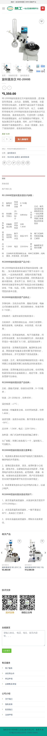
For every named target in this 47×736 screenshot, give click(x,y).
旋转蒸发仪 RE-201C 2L (11, 567)
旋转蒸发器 (25, 157)
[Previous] (6, 39)
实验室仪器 (12, 75)
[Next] (41, 39)
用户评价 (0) (6, 189)
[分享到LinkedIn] (28, 163)
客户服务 (9, 668)
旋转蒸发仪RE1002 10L (34, 567)
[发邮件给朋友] (18, 163)
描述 (3, 178)
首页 (4, 75)
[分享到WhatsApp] (4, 163)
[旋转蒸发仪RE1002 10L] (35, 551)
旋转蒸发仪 (24, 75)
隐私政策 (9, 704)
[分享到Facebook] (9, 163)
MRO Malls (33, 732)
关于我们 (9, 699)
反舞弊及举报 (10, 684)
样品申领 (9, 678)
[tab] (23, 178)
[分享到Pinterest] (23, 163)
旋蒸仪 (17, 157)
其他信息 (5, 184)
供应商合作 (9, 673)
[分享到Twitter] (14, 163)
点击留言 (6, 650)
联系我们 (9, 709)
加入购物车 (23, 139)
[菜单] (3, 8)
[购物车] (43, 8)
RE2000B (10, 157)
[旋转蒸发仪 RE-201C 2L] (12, 551)
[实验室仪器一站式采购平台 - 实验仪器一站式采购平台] (22, 8)
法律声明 (9, 714)
